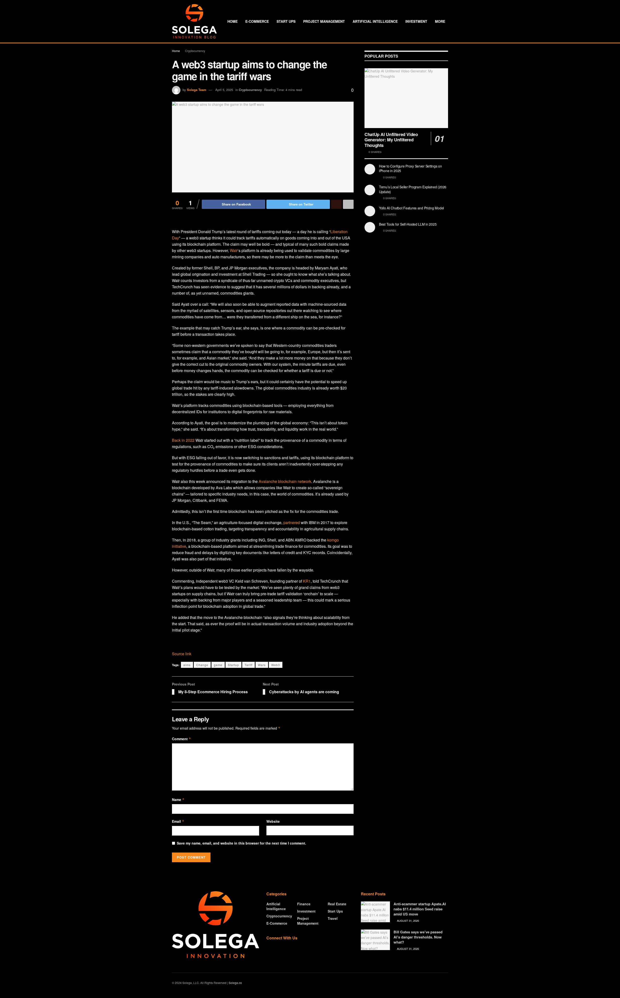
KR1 (307, 581)
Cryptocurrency (195, 51)
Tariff (248, 665)
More (440, 21)
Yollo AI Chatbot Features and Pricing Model (411, 208)
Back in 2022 (183, 440)
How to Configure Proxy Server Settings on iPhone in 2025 (410, 168)
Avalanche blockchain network (285, 481)
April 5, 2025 (224, 89)
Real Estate (337, 903)
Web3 (275, 665)
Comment (181, 738)
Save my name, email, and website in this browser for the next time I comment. (241, 843)
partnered (291, 522)
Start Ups (286, 21)
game (218, 665)
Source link (181, 653)
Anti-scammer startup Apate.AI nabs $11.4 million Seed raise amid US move (420, 909)
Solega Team (196, 89)
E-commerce (257, 21)
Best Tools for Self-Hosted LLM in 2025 (407, 224)
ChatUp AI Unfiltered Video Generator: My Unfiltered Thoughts (391, 139)
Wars (262, 665)
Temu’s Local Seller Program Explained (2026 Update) (412, 189)
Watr (234, 250)
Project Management (324, 21)
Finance (303, 903)
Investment (416, 21)
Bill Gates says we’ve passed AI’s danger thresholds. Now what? (418, 937)
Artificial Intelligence (375, 21)
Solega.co (235, 983)
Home (232, 21)
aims (187, 665)
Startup (233, 665)
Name (178, 799)
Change (202, 665)
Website (273, 821)
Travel (333, 918)
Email (178, 821)
